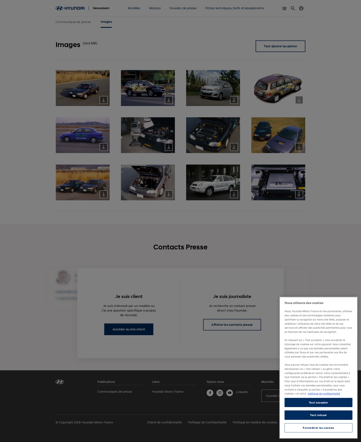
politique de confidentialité (324, 393)
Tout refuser (318, 415)
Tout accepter (318, 402)
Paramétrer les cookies (318, 427)
